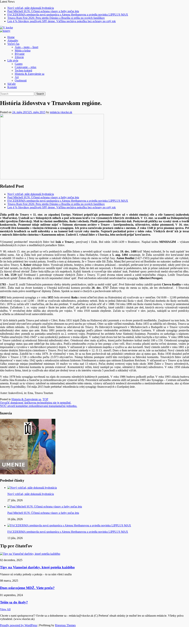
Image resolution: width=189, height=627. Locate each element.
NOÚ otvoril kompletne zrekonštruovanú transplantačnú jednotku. (38, 406)
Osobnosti (21, 80)
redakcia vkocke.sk (61, 112)
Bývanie (20, 53)
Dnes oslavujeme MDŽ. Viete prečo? (27, 588)
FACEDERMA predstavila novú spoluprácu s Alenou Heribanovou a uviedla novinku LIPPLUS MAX (67, 14)
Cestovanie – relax (25, 67)
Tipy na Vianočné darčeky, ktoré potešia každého (37, 567)
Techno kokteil (23, 70)
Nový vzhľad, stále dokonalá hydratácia (30, 7)
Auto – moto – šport (26, 47)
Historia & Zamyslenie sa (29, 73)
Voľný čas (13, 43)
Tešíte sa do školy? (14, 602)
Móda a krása (22, 50)
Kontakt (12, 87)
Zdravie (19, 57)
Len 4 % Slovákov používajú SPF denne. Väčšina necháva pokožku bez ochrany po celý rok (61, 21)
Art (17, 77)
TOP (45, 399)
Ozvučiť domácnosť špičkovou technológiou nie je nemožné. (35, 402)
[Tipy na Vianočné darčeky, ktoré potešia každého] (30, 553)
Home (11, 37)
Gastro (19, 63)
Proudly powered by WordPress (18, 625)
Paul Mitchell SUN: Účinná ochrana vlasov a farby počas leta (43, 11)
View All (5, 609)
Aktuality (12, 40)
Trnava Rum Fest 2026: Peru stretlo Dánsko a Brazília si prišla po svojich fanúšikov (56, 17)
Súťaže (11, 83)
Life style (12, 60)
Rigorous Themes (65, 625)
